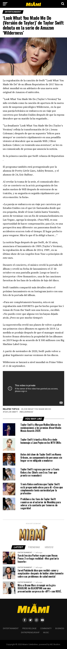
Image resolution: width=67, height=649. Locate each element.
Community (46, 628)
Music (46, 632)
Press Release (29, 628)
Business (59, 628)
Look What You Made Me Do (36, 409)
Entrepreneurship (30, 632)
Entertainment (11, 628)
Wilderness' (27, 412)
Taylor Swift (11, 412)
